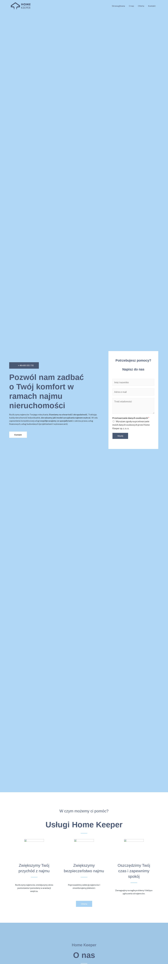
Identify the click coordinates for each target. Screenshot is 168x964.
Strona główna (118, 6)
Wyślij (120, 436)
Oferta (141, 6)
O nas (131, 6)
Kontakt (152, 6)
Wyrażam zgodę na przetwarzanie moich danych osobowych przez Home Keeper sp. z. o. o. (131, 425)
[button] (24, 365)
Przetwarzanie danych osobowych (130, 418)
